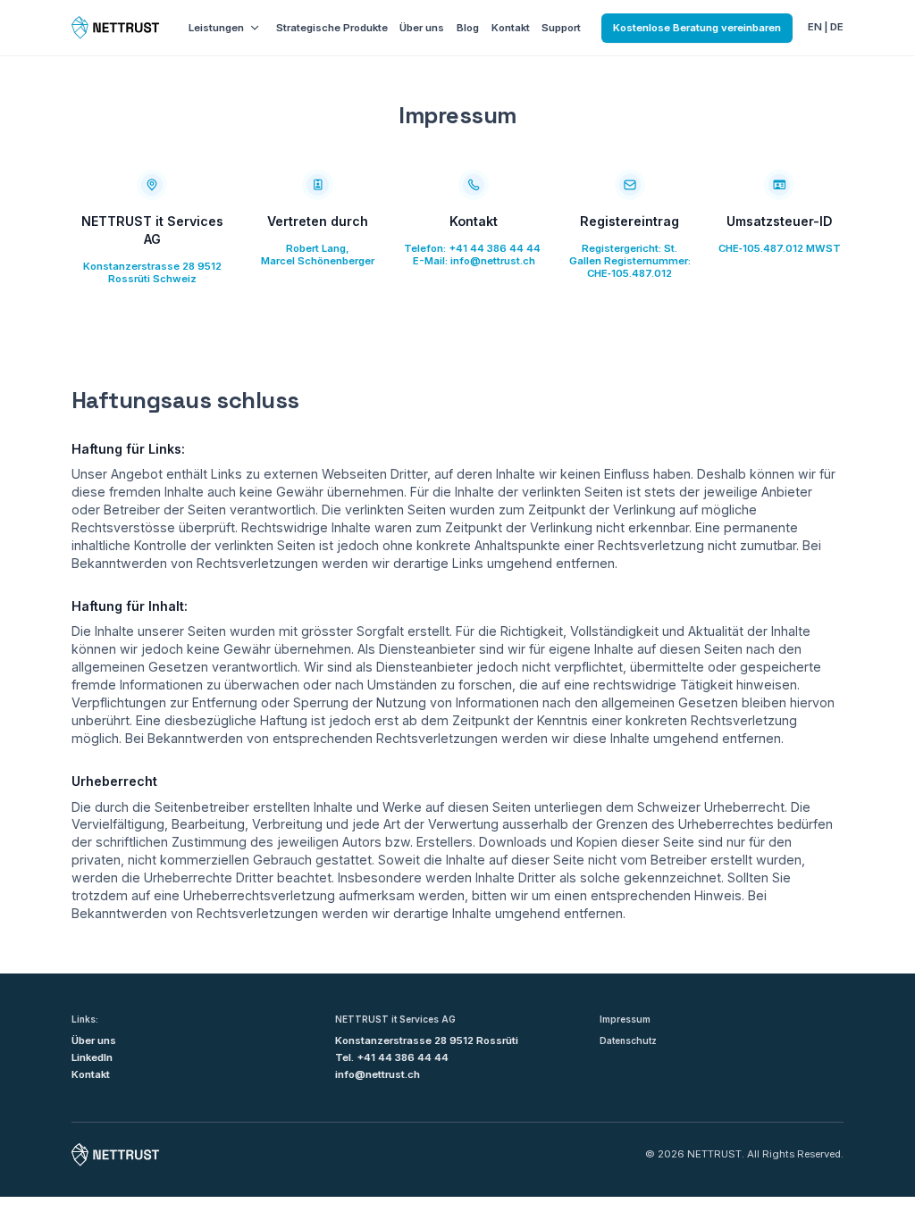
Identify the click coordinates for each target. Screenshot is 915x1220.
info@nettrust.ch (492, 261)
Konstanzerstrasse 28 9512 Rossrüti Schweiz (152, 273)
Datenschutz (628, 1040)
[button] (225, 28)
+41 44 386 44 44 (495, 248)
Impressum (625, 1019)
